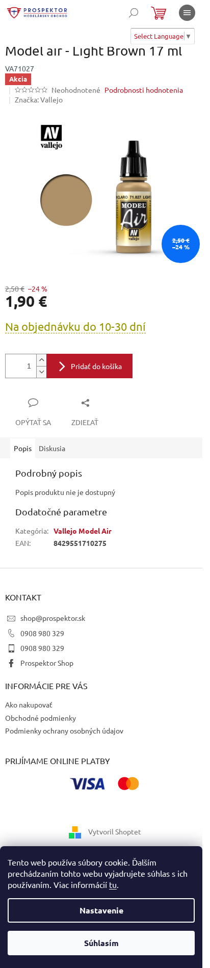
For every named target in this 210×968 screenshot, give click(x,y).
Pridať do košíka (96, 366)
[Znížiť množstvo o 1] (41, 372)
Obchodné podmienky (40, 717)
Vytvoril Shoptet (114, 831)
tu (113, 884)
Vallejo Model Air (83, 530)
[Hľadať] (133, 13)
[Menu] (187, 13)
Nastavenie (101, 910)
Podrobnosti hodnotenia (143, 89)
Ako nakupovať (28, 704)
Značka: (39, 99)
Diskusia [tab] (52, 448)
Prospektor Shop (46, 662)
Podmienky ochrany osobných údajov (64, 730)
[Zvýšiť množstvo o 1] (41, 360)
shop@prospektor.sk (52, 617)
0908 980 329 (42, 633)
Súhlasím (101, 942)
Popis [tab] (23, 448)
